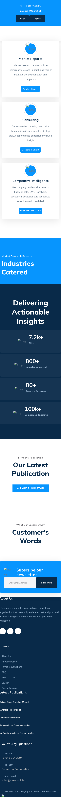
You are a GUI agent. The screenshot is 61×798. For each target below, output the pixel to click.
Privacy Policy (9, 661)
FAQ (4, 672)
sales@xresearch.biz (30, 11)
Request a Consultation (16, 769)
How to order (8, 677)
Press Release (9, 688)
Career (5, 683)
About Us (6, 656)
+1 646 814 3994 (12, 757)
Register (37, 19)
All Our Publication (30, 488)
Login (22, 19)
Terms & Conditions (12, 667)
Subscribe (46, 583)
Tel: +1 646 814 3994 (30, 6)
